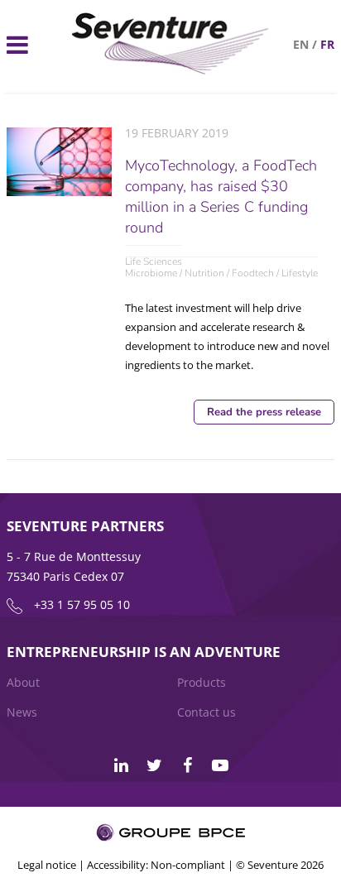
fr (327, 44)
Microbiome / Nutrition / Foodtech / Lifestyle (221, 273)
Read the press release (264, 412)
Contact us (206, 712)
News (22, 712)
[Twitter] (153, 765)
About (23, 682)
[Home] (170, 70)
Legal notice (46, 864)
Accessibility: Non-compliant (156, 864)
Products (201, 682)
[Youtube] (220, 765)
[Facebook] (187, 765)
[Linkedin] (120, 765)
